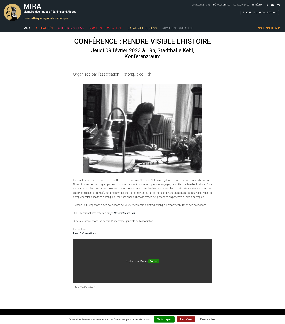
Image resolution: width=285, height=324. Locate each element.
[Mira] (4, 28)
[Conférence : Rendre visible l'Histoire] (142, 128)
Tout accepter (164, 319)
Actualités (44, 28)
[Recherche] (266, 4)
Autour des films (71, 28)
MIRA (26, 28)
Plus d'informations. (85, 233)
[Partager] (278, 5)
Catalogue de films (142, 28)
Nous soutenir (269, 28)
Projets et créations (105, 28)
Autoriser (154, 261)
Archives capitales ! (177, 28)
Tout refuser (186, 319)
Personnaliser (207, 319)
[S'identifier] (272, 5)
